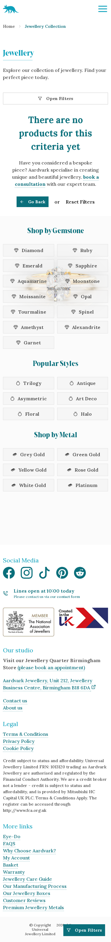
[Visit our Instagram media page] (27, 574)
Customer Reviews (24, 900)
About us (12, 708)
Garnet (32, 343)
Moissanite (32, 296)
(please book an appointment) (51, 667)
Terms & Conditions (25, 734)
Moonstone (86, 281)
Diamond (32, 250)
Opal (86, 296)
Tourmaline (32, 312)
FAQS (9, 843)
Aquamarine (32, 281)
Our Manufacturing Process (35, 886)
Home (9, 26)
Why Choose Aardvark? (29, 851)
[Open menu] (102, 9)
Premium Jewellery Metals (33, 907)
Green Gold (86, 454)
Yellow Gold (32, 470)
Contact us (15, 701)
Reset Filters (80, 202)
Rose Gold (86, 470)
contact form (68, 596)
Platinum (86, 485)
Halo (86, 414)
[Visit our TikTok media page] (44, 574)
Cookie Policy (18, 748)
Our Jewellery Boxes (26, 893)
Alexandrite (86, 327)
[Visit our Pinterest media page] (62, 574)
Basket (10, 865)
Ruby (86, 250)
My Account (16, 858)
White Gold (32, 485)
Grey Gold (32, 454)
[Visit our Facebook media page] (9, 574)
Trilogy (32, 383)
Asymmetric (32, 398)
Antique (86, 383)
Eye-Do (11, 836)
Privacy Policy (19, 741)
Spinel (86, 312)
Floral (32, 414)
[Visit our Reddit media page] (80, 574)
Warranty (14, 872)
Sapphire (86, 266)
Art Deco (86, 398)
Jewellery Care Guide (27, 879)
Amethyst (32, 327)
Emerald (32, 266)
